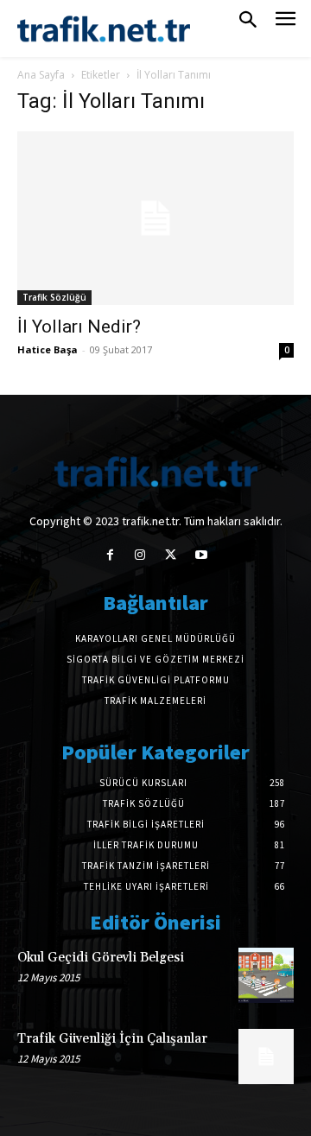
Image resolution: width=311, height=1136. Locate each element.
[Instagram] (140, 555)
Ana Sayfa (41, 74)
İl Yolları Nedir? (79, 326)
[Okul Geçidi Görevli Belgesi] (266, 975)
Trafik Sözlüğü (54, 297)
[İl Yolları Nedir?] (155, 217)
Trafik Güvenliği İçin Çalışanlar (112, 1039)
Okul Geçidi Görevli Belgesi (100, 957)
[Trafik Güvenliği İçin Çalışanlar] (266, 1056)
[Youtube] (201, 555)
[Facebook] (110, 555)
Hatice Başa (47, 349)
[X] (170, 555)
